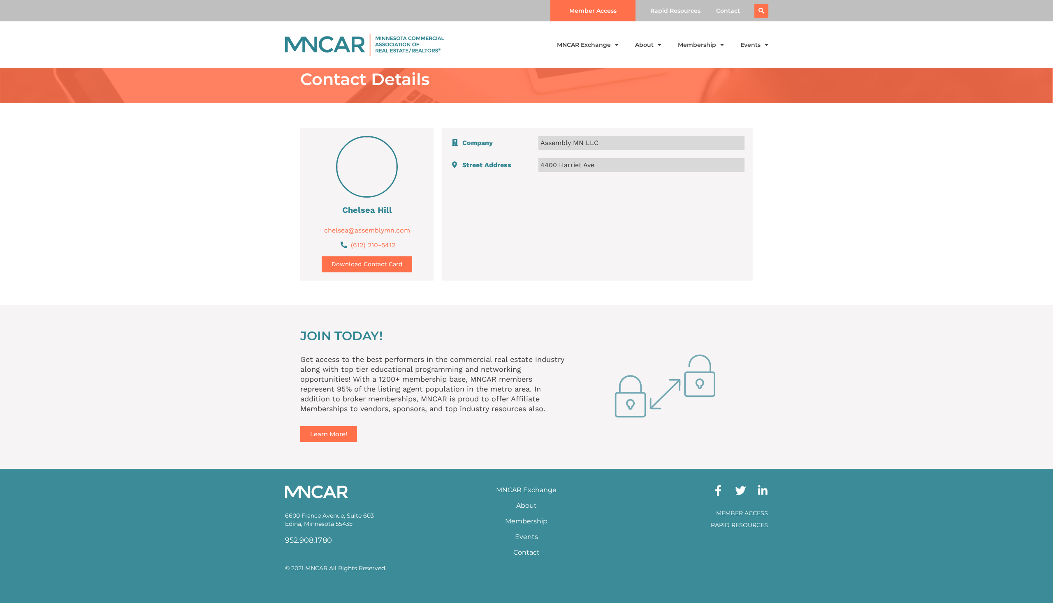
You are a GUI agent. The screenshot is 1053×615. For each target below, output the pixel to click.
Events (750, 44)
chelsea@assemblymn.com (367, 230)
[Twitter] (740, 490)
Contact (728, 10)
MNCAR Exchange (584, 44)
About (644, 44)
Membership (697, 44)
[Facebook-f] (718, 490)
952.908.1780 (308, 540)
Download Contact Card (367, 264)
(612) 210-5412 (373, 245)
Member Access (742, 513)
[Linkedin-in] (762, 490)
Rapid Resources (675, 10)
